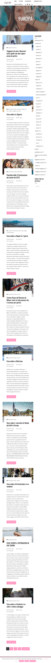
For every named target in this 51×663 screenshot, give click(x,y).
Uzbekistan (38, 146)
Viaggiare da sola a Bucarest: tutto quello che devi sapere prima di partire (16, 53)
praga (36, 149)
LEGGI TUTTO (11, 91)
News (36, 165)
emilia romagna (39, 91)
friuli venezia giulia (40, 94)
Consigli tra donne (39, 162)
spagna (37, 70)
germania (38, 58)
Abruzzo (38, 82)
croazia (37, 49)
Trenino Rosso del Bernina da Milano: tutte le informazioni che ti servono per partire (18, 300)
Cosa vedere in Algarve (14, 114)
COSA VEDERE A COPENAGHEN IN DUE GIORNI (18, 544)
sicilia (37, 116)
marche (38, 104)
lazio (37, 97)
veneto (37, 128)
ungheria (38, 76)
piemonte (38, 110)
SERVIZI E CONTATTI (18, 4)
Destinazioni (10, 47)
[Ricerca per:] (41, 185)
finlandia (38, 52)
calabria (38, 85)
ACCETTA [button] (21, 661)
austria (37, 46)
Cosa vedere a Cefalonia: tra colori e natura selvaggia (16, 605)
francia (37, 55)
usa (37, 143)
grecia (18, 600)
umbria (37, 125)
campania (10, 230)
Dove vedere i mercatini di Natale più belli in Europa (18, 424)
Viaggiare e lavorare (40, 171)
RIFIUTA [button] (26, 661)
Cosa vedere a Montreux (15, 361)
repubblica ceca (38, 152)
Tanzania (38, 140)
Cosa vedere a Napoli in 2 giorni (17, 236)
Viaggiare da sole (39, 159)
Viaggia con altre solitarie (41, 155)
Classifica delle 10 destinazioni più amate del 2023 (17, 176)
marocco (38, 137)
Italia (18, 171)
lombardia (38, 100)
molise (37, 107)
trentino (38, 122)
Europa (14, 47)
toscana (38, 119)
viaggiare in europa (16, 111)
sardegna (38, 113)
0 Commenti (10, 61)
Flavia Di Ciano (11, 59)
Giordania (38, 134)
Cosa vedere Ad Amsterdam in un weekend (18, 485)
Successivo (25, 648)
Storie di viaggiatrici (40, 168)
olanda (18, 480)
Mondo (20, 171)
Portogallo (19, 109)
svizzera (18, 294)
